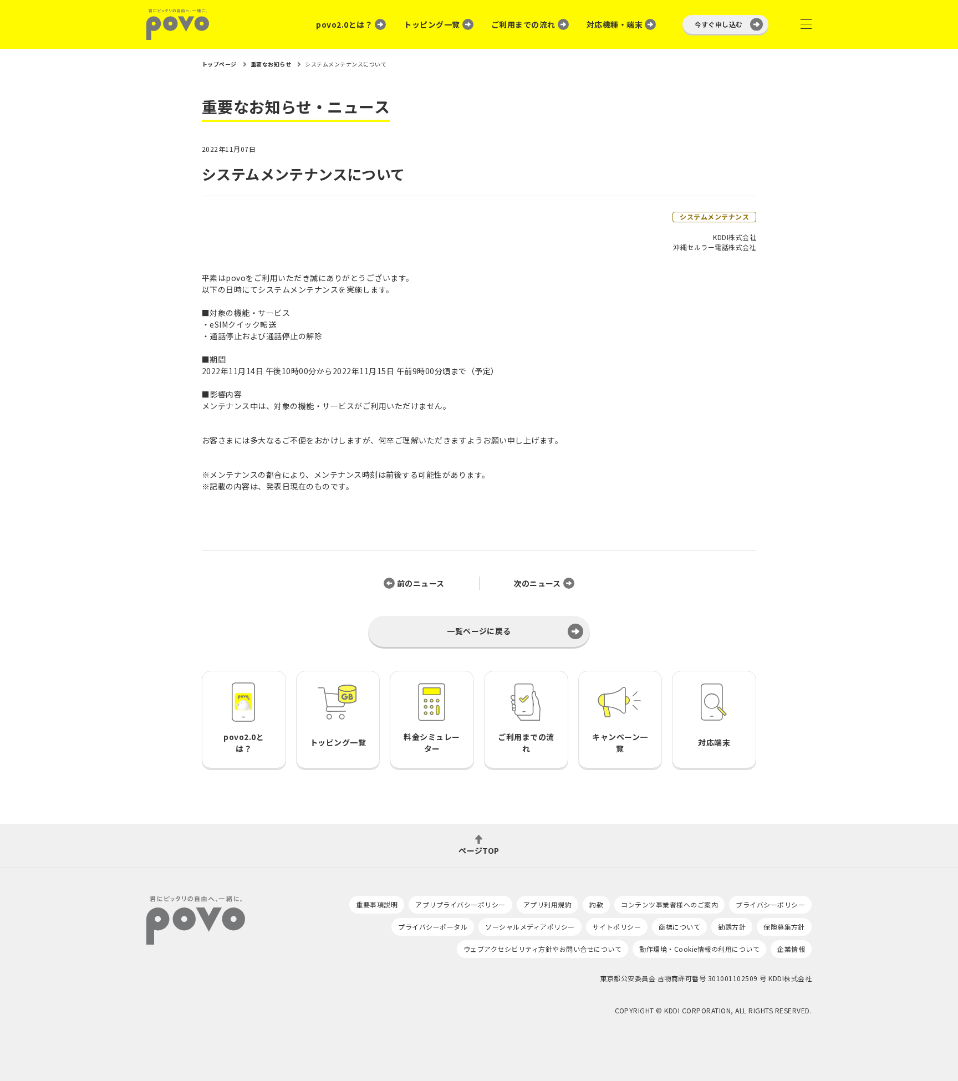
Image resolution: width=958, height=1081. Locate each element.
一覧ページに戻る (479, 630)
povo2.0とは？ (344, 24)
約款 (596, 904)
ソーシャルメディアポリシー (529, 926)
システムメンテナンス (714, 216)
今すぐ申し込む (719, 24)
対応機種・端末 (615, 24)
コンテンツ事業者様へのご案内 (669, 904)
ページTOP (479, 849)
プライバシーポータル (432, 926)
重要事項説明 (377, 904)
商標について (679, 926)
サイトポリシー (617, 926)
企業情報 (791, 948)
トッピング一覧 (432, 24)
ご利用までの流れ (523, 24)
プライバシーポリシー (770, 904)
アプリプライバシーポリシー (460, 904)
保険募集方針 (784, 926)
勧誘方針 (732, 926)
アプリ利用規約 (547, 904)
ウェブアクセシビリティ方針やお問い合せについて (542, 948)
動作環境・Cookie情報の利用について (699, 948)
